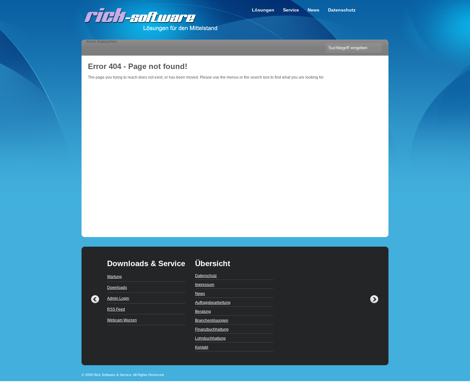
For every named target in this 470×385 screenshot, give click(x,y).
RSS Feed (116, 309)
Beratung (203, 311)
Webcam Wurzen (122, 320)
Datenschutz (342, 9)
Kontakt (201, 347)
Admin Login (118, 298)
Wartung (114, 276)
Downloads (117, 287)
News (313, 9)
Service (291, 9)
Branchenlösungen (211, 320)
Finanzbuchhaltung (212, 329)
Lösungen (263, 9)
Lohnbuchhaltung (210, 338)
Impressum (204, 284)
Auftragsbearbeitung (213, 302)
